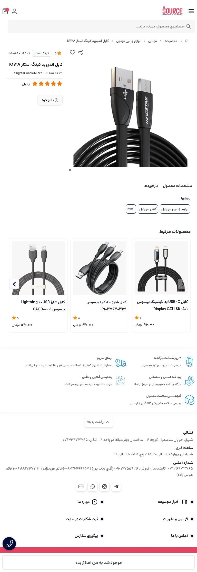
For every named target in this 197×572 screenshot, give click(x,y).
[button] (14, 284)
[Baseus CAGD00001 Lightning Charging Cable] (99, 267)
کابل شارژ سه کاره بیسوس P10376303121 (106, 305)
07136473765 (180, 468)
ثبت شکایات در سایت (82, 519)
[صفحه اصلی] (187, 41)
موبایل (152, 41)
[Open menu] (191, 11)
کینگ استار (41, 53)
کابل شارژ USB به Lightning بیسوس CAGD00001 (43, 305)
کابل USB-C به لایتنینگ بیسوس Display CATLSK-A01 (162, 305)
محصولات (171, 41)
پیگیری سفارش (86, 535)
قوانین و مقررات (175, 519)
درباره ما (83, 502)
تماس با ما (179, 535)
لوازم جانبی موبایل (128, 41)
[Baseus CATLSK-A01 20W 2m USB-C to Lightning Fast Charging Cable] (161, 267)
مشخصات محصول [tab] (177, 186)
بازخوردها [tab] (150, 186)
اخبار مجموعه (169, 502)
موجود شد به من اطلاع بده (98, 562)
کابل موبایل (147, 209)
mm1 (130, 209)
